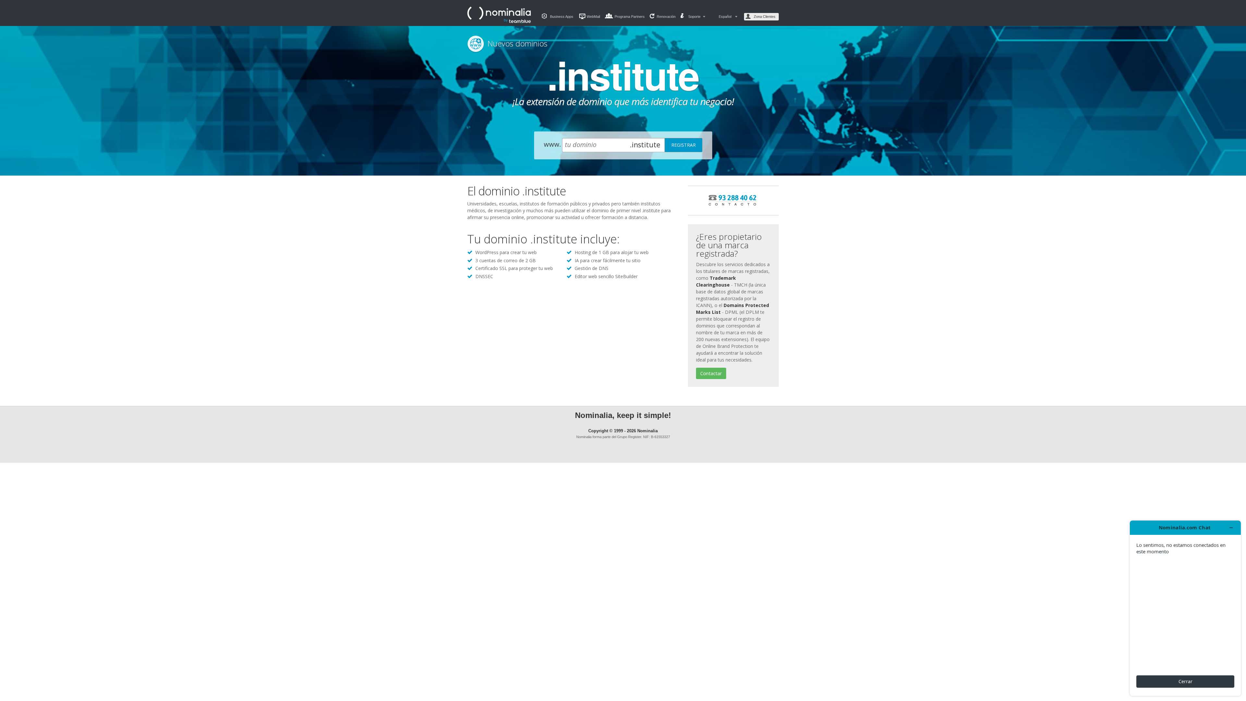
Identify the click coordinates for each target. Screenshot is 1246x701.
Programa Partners (630, 16)
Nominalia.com (499, 14)
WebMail (593, 16)
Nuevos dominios (517, 43)
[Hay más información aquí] (1185, 608)
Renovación (666, 16)
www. (552, 144)
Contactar (711, 373)
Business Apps (561, 16)
